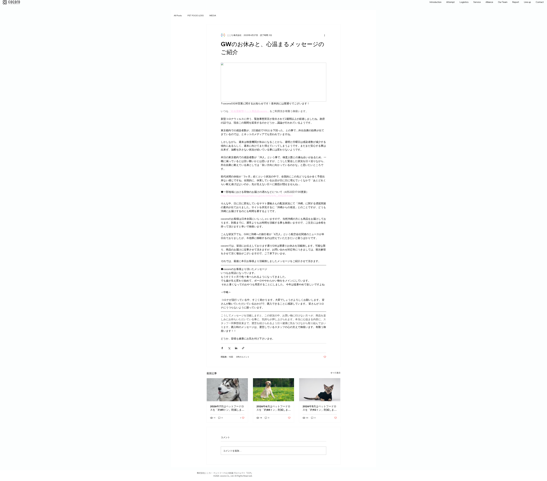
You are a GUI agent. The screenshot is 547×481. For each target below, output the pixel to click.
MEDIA (212, 15)
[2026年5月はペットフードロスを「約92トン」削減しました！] (319, 389)
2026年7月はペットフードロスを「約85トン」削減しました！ (227, 408)
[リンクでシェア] (243, 348)
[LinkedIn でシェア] (236, 348)
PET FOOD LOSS (195, 15)
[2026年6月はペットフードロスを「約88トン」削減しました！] (273, 389)
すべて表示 (335, 373)
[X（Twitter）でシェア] (229, 348)
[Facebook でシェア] (222, 348)
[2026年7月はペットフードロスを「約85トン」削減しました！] (227, 389)
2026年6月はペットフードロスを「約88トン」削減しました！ (273, 408)
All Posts (178, 15)
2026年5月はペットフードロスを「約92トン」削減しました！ (320, 408)
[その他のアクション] (324, 35)
